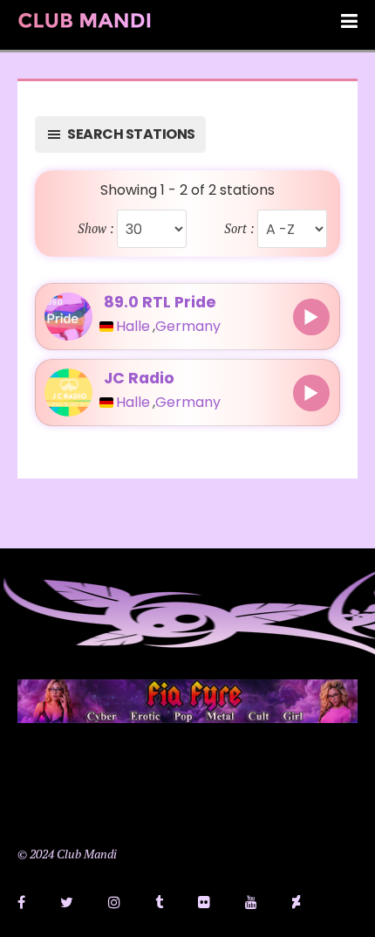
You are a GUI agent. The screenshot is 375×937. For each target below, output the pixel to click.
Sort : (239, 229)
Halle (133, 327)
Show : (96, 229)
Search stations (131, 134)
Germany (188, 327)
